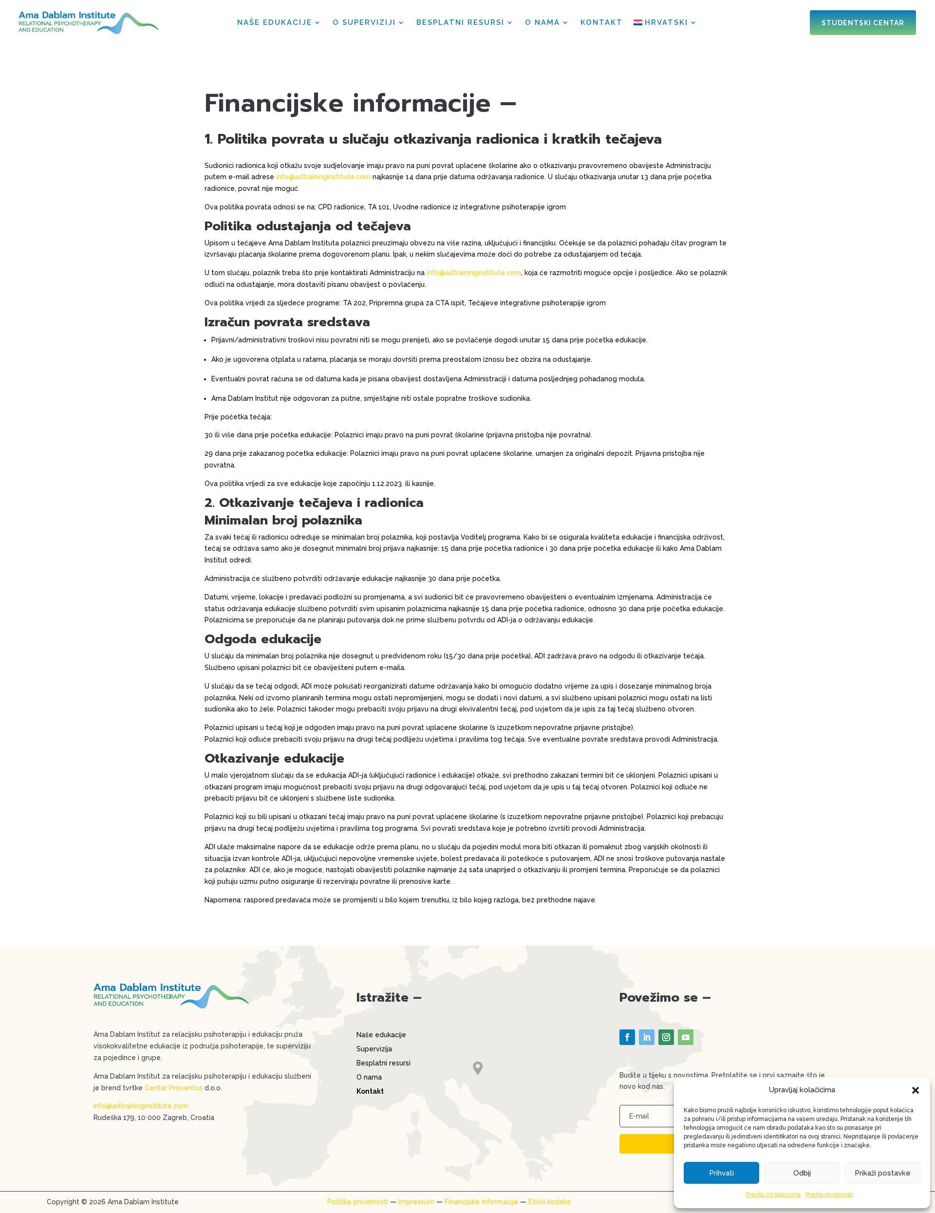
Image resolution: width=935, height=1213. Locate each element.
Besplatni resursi (460, 23)
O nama (542, 23)
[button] (915, 1090)
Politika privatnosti (357, 1202)
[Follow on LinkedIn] (646, 1037)
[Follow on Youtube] (685, 1037)
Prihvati (721, 1173)
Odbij (802, 1173)
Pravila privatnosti (829, 1194)
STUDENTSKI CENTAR (863, 23)
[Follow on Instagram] (666, 1037)
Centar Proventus (174, 1088)
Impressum (416, 1202)
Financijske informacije (481, 1202)
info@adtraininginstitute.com (323, 177)
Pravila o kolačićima (773, 1194)
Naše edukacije (274, 23)
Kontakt (601, 23)
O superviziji (364, 23)
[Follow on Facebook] (627, 1037)
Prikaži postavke (883, 1173)
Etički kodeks (549, 1202)
